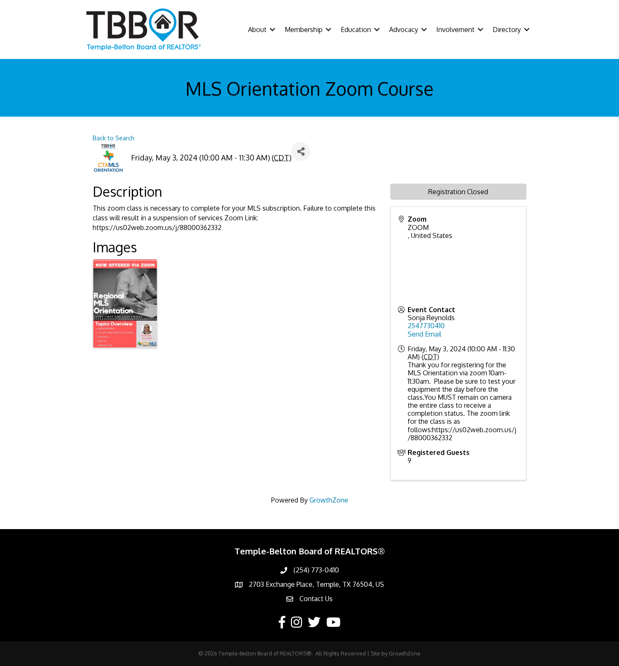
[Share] (300, 151)
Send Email (424, 334)
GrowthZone (329, 500)
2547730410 (426, 325)
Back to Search (113, 138)
